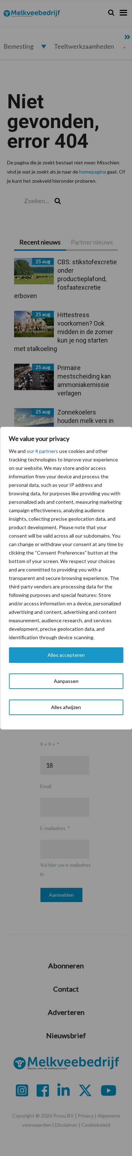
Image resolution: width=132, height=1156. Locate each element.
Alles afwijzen (66, 707)
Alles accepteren (66, 655)
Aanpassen (66, 681)
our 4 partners (42, 451)
